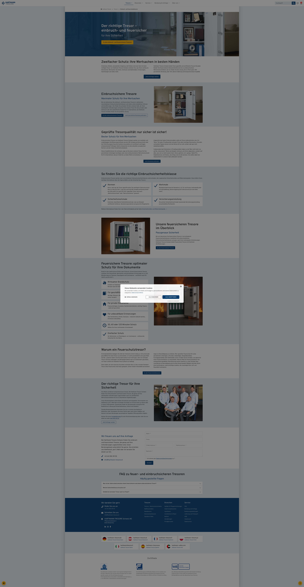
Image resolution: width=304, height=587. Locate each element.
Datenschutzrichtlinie (137, 292)
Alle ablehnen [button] (153, 297)
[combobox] (181, 286)
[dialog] (152, 293)
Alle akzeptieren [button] (170, 297)
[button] (131, 297)
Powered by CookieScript (173, 301)
